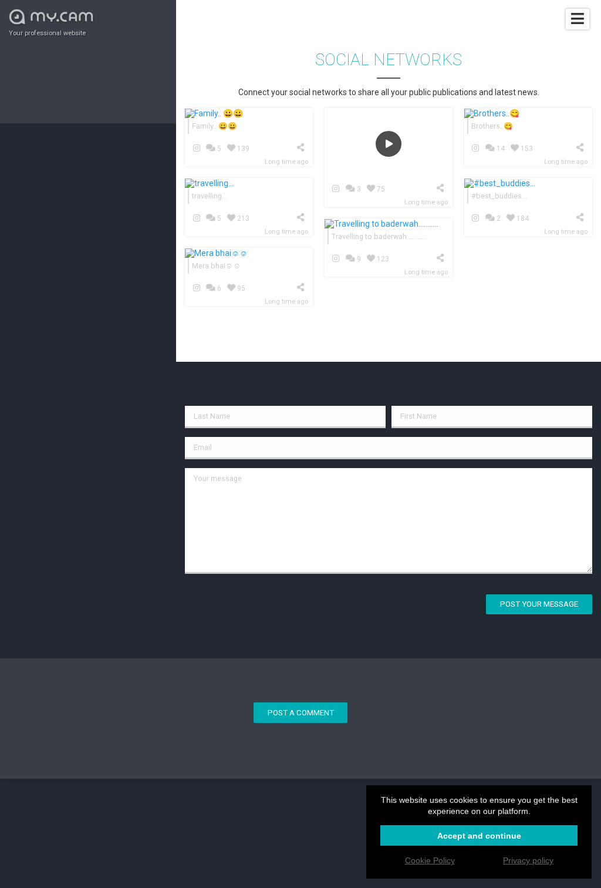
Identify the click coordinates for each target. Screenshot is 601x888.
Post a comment (301, 712)
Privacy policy (528, 860)
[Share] (302, 147)
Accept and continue (479, 835)
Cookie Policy (430, 860)
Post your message (539, 604)
